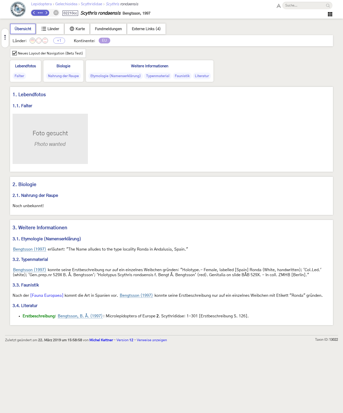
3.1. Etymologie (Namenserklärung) (47, 239)
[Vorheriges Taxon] (34, 13)
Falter (19, 76)
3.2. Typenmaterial (30, 259)
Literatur (202, 76)
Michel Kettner (101, 340)
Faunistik (182, 76)
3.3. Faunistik (26, 285)
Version (125, 340)
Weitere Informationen (149, 66)
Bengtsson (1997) (29, 249)
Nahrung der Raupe (63, 76)
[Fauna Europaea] (47, 295)
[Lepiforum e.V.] (18, 10)
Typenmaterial (157, 76)
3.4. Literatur (25, 306)
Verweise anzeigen (152, 340)
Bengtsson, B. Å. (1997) (80, 316)
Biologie (63, 66)
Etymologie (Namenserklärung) (115, 76)
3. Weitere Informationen (40, 227)
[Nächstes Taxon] (46, 13)
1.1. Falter (22, 106)
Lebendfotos (25, 66)
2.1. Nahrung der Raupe (35, 195)
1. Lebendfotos (29, 94)
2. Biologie (24, 184)
